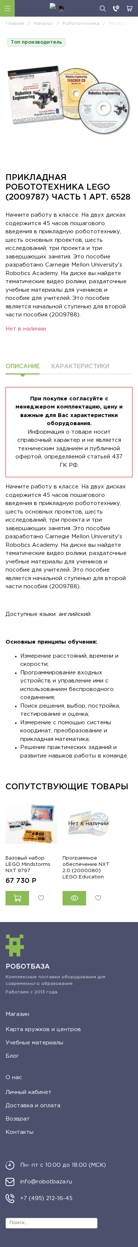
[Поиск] (103, 8)
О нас (14, 1077)
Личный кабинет (29, 1092)
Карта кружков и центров (43, 1029)
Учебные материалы (34, 1042)
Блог (12, 1056)
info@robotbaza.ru (46, 1181)
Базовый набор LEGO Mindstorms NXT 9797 (28, 864)
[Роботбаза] (57, 8)
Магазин (17, 1014)
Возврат (18, 1118)
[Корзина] (129, 8)
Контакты (19, 1132)
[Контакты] (116, 8)
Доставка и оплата (33, 1105)
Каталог (7, 8)
